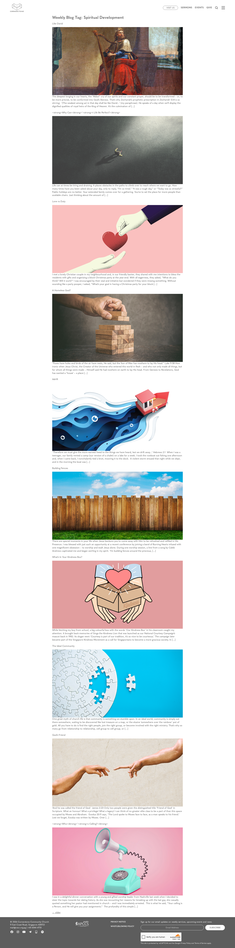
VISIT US (170, 8)
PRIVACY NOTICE (118, 922)
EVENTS (199, 8)
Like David (57, 24)
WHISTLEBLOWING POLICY (122, 926)
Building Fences (60, 468)
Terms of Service (201, 943)
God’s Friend (58, 735)
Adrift (55, 379)
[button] (216, 8)
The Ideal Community (63, 646)
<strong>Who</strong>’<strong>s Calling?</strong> (80, 824)
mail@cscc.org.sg (18, 928)
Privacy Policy (186, 943)
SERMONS (186, 8)
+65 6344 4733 (34, 928)
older (56, 913)
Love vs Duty (58, 201)
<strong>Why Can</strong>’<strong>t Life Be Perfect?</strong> (86, 113)
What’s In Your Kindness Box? (67, 557)
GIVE (209, 8)
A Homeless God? (61, 290)
